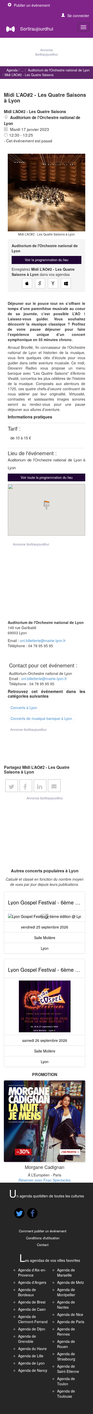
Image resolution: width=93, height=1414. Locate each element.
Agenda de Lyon (31, 1363)
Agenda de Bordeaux (27, 1292)
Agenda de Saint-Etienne (68, 1369)
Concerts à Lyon (24, 707)
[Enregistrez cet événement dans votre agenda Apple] (27, 283)
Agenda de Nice (70, 1314)
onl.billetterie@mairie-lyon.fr (43, 640)
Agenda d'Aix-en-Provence (32, 1272)
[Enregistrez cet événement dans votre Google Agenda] (40, 283)
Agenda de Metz (70, 1282)
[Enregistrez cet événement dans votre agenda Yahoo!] (53, 283)
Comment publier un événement (42, 1230)
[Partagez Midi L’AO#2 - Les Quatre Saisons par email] (54, 785)
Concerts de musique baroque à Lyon (41, 718)
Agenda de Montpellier (66, 1292)
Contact (43, 1244)
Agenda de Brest (31, 1302)
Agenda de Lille (30, 1355)
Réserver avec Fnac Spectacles (45, 1180)
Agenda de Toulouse (66, 1393)
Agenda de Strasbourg (66, 1356)
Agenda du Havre (32, 1348)
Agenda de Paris (70, 1321)
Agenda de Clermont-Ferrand (33, 1319)
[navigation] (83, 27)
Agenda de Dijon (31, 1328)
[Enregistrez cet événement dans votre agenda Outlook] (66, 283)
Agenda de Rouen (66, 1344)
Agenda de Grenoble (27, 1339)
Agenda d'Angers (32, 1282)
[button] (75, 15)
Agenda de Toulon (66, 1381)
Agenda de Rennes (66, 1331)
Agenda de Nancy (32, 1370)
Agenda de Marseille (66, 1272)
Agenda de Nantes (66, 1304)
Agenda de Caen (32, 1309)
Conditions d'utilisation (42, 1237)
